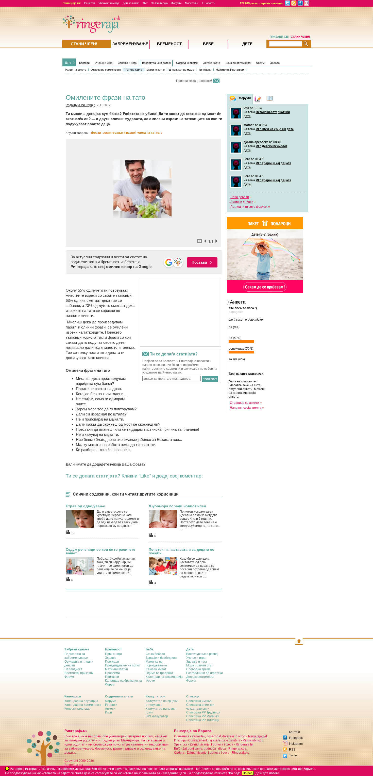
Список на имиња (199, 701)
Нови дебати (239, 197)
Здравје (110, 658)
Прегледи (112, 661)
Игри (108, 712)
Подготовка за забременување (76, 656)
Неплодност (73, 669)
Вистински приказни (79, 673)
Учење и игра (103, 62)
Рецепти (89, 3)
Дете (68, 62)
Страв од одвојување (85, 506)
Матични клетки (116, 669)
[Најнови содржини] (270, 99)
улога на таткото (149, 133)
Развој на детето (75, 69)
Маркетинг (191, 3)
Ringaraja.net (257, 736)
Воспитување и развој (156, 62)
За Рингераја (159, 3)
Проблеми (112, 673)
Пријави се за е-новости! (194, 81)
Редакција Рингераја (80, 105)
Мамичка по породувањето (156, 663)
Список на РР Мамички (202, 716)
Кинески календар (77, 708)
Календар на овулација (81, 701)
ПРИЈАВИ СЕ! (279, 36)
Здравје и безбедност (161, 658)
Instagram (296, 743)
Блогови (84, 62)
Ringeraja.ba (237, 748)
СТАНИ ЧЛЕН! (300, 36)
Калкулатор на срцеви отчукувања (162, 703)
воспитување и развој (119, 133)
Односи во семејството (106, 69)
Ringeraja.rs (240, 752)
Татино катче (133, 69)
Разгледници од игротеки (204, 673)
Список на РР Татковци (202, 720)
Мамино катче (155, 69)
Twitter (293, 755)
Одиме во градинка (159, 673)
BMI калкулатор (157, 716)
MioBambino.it (252, 740)
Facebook (296, 738)
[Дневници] (258, 99)
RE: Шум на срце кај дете (275, 129)
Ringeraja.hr (244, 744)
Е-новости (208, 3)
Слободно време (187, 62)
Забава (275, 62)
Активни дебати (241, 202)
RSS (292, 749)
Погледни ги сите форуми (248, 206)
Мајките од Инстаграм (230, 69)
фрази (96, 133)
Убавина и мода (108, 3)
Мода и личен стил (199, 665)
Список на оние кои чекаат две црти (200, 706)
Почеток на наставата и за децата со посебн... (181, 551)
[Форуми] (233, 99)
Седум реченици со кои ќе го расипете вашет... (100, 551)
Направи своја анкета (245, 407)
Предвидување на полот (123, 665)
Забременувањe (130, 44)
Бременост (169, 44)
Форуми (176, 3)
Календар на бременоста (123, 680)
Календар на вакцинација (164, 677)
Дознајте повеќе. (268, 773)
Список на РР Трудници (203, 712)
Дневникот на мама (181, 69)
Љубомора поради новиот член (177, 506)
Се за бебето (155, 654)
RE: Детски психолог (271, 146)
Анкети (110, 708)
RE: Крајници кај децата (273, 163)
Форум (260, 62)
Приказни (112, 677)
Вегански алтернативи (273, 112)
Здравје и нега (127, 62)
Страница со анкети (244, 403)
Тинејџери (204, 69)
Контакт (294, 732)
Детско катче (131, 3)
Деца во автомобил (238, 62)
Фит (145, 3)
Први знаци (113, 654)
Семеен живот (156, 669)
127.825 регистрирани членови (261, 3)
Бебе (208, 44)
